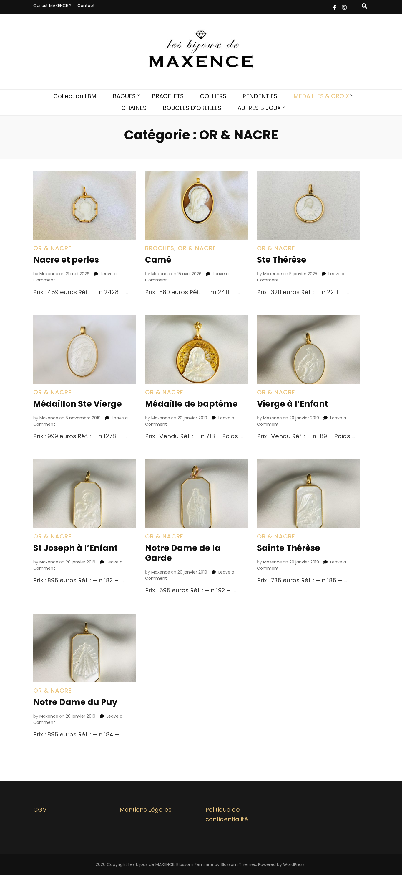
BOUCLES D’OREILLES (192, 108)
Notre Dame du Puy (75, 702)
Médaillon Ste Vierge (77, 404)
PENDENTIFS (259, 96)
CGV (40, 809)
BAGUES (124, 96)
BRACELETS (168, 96)
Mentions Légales (145, 809)
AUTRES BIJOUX (259, 108)
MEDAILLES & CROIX (321, 96)
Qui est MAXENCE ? (52, 6)
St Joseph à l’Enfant (75, 548)
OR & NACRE (52, 248)
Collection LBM (75, 96)
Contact (86, 6)
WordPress (294, 864)
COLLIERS (213, 96)
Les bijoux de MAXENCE (151, 864)
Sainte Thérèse (288, 548)
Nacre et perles (66, 260)
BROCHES (159, 248)
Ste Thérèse (281, 260)
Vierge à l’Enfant (292, 404)
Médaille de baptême (191, 404)
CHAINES (134, 108)
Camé (158, 260)
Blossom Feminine (194, 864)
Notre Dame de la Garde (183, 553)
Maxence (48, 274)
